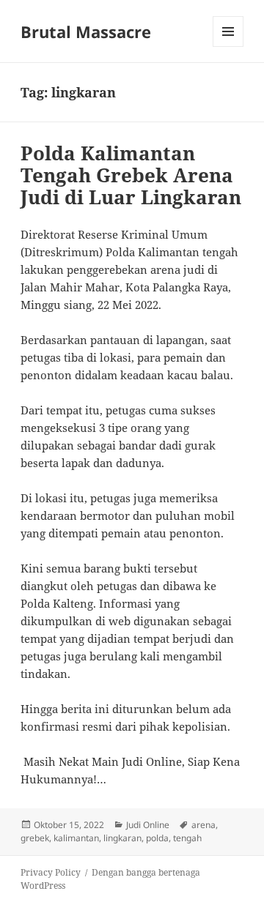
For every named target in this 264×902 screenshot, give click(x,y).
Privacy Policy (51, 872)
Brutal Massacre (86, 31)
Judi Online (147, 825)
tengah (187, 838)
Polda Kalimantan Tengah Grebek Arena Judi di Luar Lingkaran (131, 175)
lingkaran (122, 838)
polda (157, 838)
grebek (35, 838)
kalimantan (76, 838)
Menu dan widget (228, 46)
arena (203, 825)
